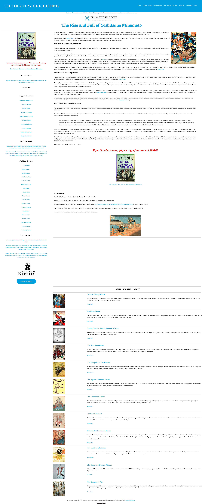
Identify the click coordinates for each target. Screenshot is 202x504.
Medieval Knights (26, 207)
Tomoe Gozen (122, 79)
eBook (195, 5)
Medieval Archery (26, 128)
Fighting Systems (147, 5)
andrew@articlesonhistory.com (130, 500)
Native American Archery (26, 116)
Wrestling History (26, 230)
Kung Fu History (26, 203)
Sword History (26, 218)
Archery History (26, 169)
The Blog (174, 5)
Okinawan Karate (26, 120)
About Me (181, 5)
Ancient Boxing (26, 108)
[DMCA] (101, 503)
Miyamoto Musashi (26, 104)
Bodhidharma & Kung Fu (26, 100)
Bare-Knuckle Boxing (26, 124)
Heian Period (160, 69)
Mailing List (189, 5)
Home (139, 5)
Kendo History (26, 199)
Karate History (26, 196)
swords (104, 59)
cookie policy (123, 498)
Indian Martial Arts (26, 184)
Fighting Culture (157, 5)
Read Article (90, 442)
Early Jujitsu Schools (26, 136)
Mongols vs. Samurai (26, 112)
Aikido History (26, 165)
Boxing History (26, 173)
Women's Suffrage (26, 226)
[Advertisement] (100, 262)
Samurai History (26, 214)
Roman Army (26, 211)
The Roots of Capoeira (26, 132)
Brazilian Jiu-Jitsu (26, 177)
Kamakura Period (123, 100)
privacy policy (130, 498)
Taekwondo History (26, 222)
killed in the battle (101, 92)
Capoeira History (26, 180)
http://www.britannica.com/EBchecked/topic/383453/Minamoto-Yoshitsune (113, 204)
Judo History (26, 188)
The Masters (167, 5)
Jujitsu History (26, 192)
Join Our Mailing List (26, 281)
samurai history (70, 38)
